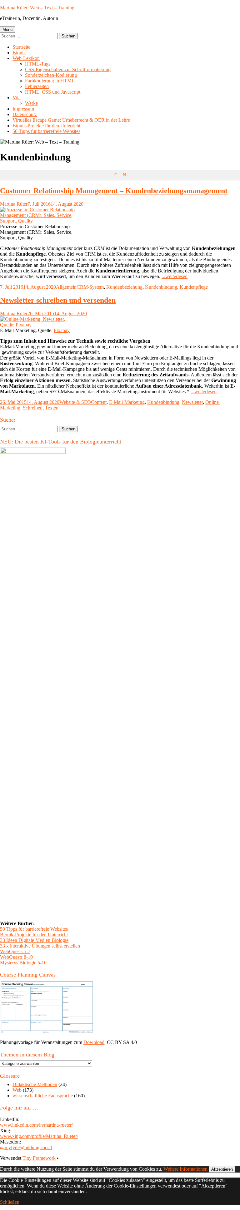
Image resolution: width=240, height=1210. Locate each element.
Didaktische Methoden (34, 1084)
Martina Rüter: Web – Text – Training (37, 7)
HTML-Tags (37, 63)
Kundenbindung (161, 287)
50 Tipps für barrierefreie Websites (46, 131)
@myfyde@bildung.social (26, 1147)
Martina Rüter (14, 204)
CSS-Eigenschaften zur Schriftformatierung (68, 69)
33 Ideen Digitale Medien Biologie (34, 940)
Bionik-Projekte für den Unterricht (46, 125)
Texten (51, 407)
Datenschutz (24, 114)
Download (93, 1042)
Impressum (23, 108)
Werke (31, 103)
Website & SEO (75, 402)
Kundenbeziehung (124, 287)
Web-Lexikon (26, 58)
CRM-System (90, 287)
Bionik (19, 52)
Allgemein (66, 287)
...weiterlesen (175, 276)
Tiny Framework (39, 1158)
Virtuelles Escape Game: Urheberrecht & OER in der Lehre (71, 120)
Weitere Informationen (185, 1169)
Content (99, 402)
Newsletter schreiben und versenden (58, 300)
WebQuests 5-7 (15, 951)
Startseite (21, 47)
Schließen (9, 1202)
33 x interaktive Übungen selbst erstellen (40, 945)
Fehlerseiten (37, 86)
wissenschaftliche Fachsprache (42, 1095)
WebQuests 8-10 (16, 957)
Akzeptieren (222, 1169)
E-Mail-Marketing (127, 402)
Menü (7, 29)
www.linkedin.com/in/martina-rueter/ (36, 1125)
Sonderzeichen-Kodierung (51, 75)
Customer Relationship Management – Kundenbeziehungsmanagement (114, 191)
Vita (16, 97)
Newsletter (192, 402)
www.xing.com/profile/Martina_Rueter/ (39, 1136)
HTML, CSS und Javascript (52, 92)
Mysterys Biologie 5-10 (23, 962)
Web (17, 1090)
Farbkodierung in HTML (50, 80)
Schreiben (32, 407)
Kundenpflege (194, 287)
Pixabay (62, 330)
